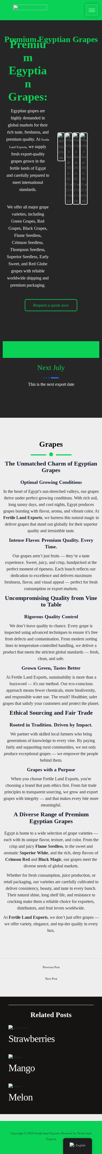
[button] (51, 168)
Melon (20, 1097)
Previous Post (51, 967)
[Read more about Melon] (14, 1086)
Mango (21, 1067)
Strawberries (31, 1038)
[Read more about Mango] (15, 1056)
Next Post (51, 978)
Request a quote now (51, 305)
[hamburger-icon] (92, 10)
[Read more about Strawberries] (18, 1027)
